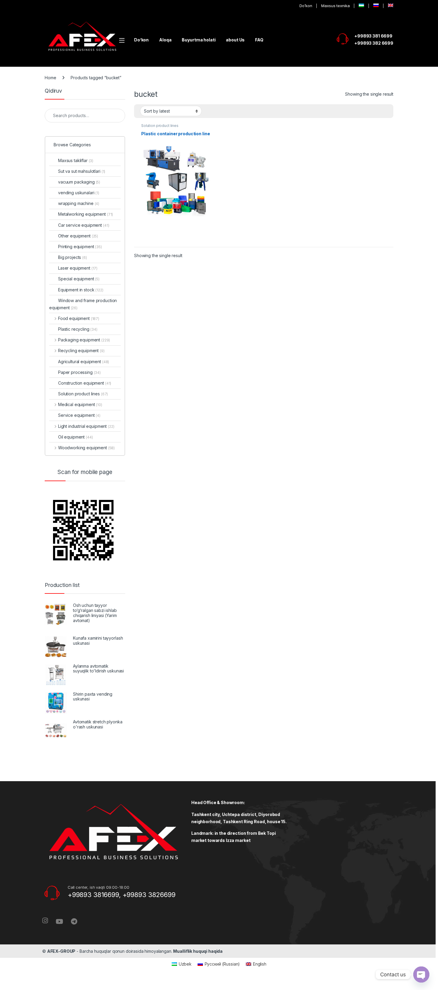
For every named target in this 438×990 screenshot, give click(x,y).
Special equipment (79, 278)
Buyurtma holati (198, 39)
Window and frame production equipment (83, 304)
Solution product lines (159, 125)
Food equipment (78, 318)
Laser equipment (77, 268)
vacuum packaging (79, 181)
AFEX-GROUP (61, 951)
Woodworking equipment (86, 447)
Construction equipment (84, 383)
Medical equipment (80, 404)
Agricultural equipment (83, 361)
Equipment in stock (80, 289)
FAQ (259, 39)
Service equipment (79, 415)
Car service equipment (83, 225)
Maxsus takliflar (75, 160)
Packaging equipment (84, 339)
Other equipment (78, 235)
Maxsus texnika (335, 5)
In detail (177, 240)
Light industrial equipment (86, 426)
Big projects (72, 257)
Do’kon (305, 5)
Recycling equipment (81, 350)
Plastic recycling (77, 329)
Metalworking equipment (85, 214)
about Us (235, 39)
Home (50, 77)
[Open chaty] (421, 974)
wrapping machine (78, 203)
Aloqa (165, 39)
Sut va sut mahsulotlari (81, 171)
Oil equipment (75, 436)
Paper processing (79, 372)
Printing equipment (80, 246)
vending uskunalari (78, 192)
